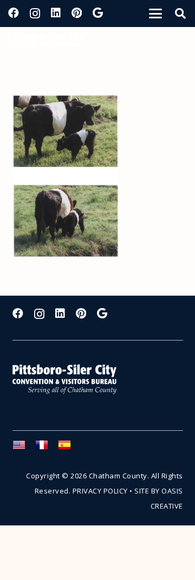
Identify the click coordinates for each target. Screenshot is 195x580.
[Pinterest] (77, 13)
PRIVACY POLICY (100, 491)
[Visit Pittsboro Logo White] (69, 379)
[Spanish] (69, 448)
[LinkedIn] (56, 13)
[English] (23, 448)
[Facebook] (13, 13)
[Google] (98, 13)
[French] (46, 448)
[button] (155, 13)
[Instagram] (35, 13)
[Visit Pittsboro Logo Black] (46, 43)
